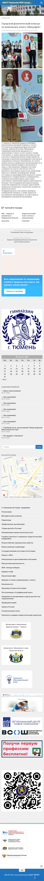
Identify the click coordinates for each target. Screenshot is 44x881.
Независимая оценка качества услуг (17, 532)
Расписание (7, 512)
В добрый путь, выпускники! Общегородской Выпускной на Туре (22, 429)
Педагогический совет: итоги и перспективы (29, 216)
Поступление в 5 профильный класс (17, 592)
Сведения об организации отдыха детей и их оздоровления (21, 597)
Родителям (6, 520)
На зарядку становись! (13, 436)
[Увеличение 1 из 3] (19, 35)
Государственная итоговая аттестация (18, 551)
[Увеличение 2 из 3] (40, 35)
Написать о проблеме (14, 291)
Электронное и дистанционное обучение (19, 559)
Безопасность (7, 584)
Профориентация (9, 603)
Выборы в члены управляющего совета (18, 580)
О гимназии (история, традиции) (16, 508)
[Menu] (41, 2)
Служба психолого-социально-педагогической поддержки (22, 538)
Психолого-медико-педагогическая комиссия (21, 615)
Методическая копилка (12, 516)
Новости (6, 18)
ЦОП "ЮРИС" (34, 875)
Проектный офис (9, 576)
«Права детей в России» (12, 528)
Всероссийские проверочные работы (17, 543)
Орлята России (8, 607)
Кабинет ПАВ (7, 572)
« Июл (4, 379)
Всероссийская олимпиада (13, 547)
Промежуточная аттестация (14, 588)
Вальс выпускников (12, 391)
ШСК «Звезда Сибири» (11, 568)
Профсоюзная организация (13, 524)
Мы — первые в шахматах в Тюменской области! (10, 216)
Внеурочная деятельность (13, 563)
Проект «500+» (7, 555)
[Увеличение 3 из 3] (40, 72)
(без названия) (9, 397)
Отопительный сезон (11, 611)
